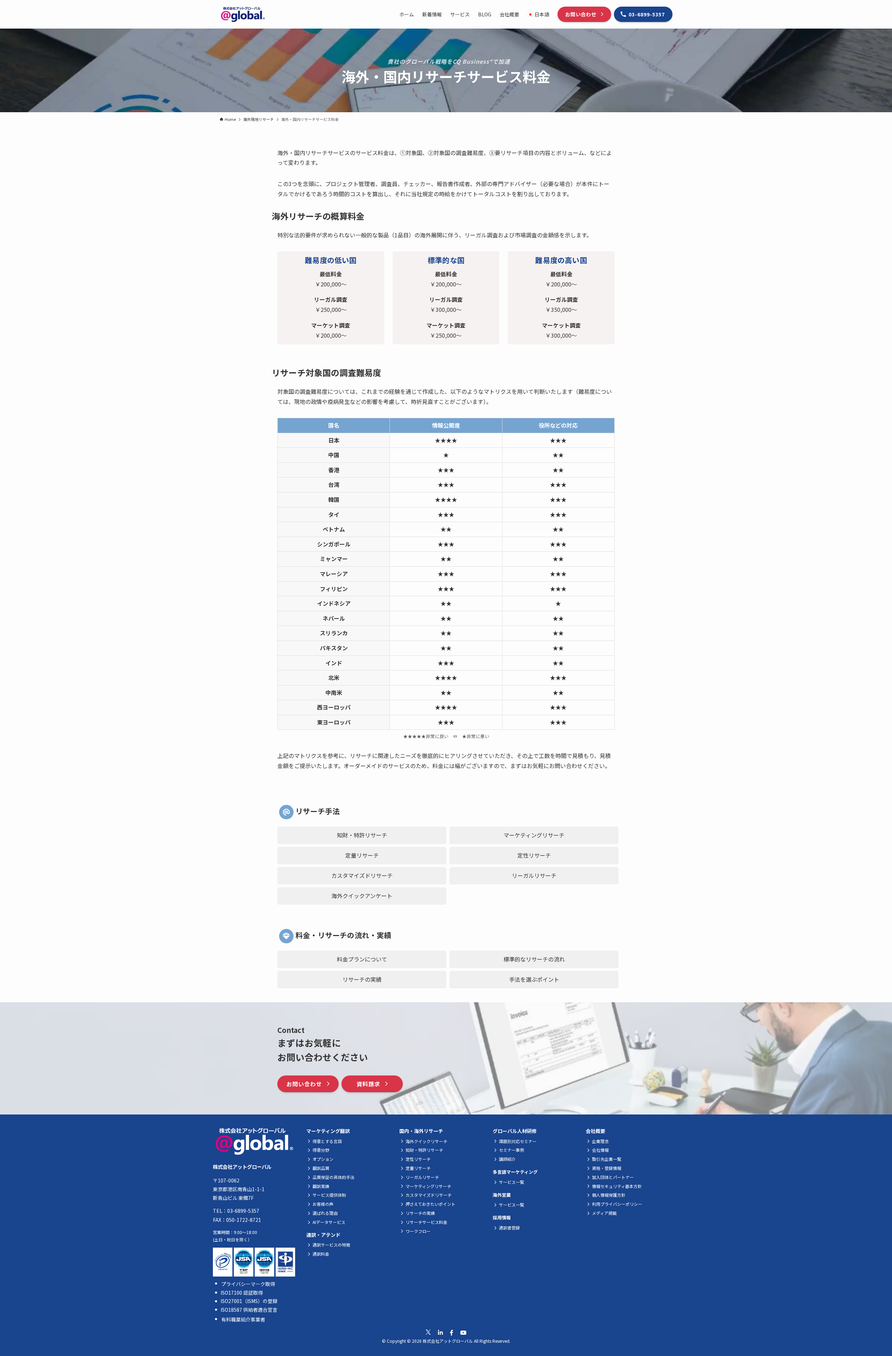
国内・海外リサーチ (421, 1130)
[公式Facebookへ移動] (451, 1332)
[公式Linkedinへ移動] (440, 1332)
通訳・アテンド (323, 1234)
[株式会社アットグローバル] (243, 14)
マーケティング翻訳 (328, 1130)
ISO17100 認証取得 (242, 1292)
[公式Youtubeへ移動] (463, 1332)
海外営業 (502, 1195)
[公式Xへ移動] (428, 1332)
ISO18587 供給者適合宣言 (249, 1309)
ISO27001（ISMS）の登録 (249, 1300)
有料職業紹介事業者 (243, 1319)
